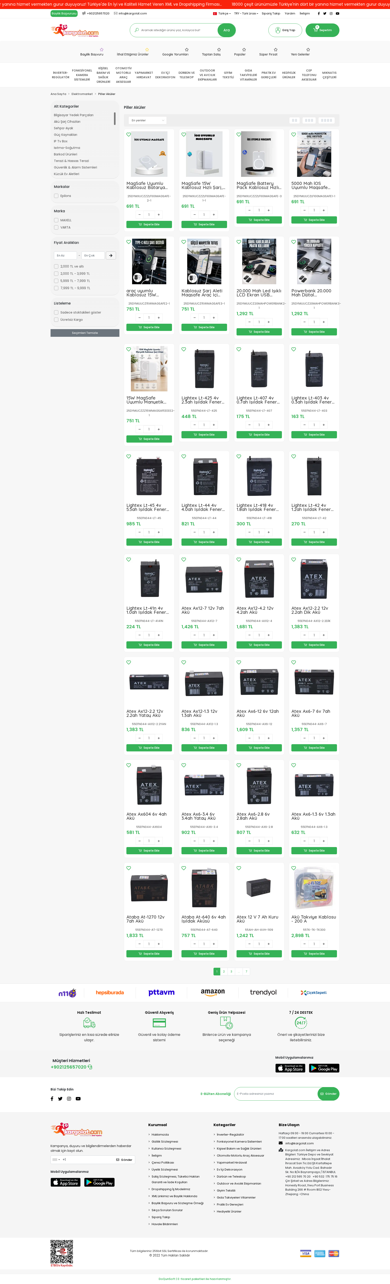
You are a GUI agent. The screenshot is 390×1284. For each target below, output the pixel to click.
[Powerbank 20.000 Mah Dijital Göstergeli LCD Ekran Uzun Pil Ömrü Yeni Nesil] (314, 261)
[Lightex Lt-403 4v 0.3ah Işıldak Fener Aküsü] (314, 369)
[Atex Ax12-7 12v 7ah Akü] (204, 579)
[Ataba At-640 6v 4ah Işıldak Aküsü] (204, 887)
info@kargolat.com (300, 1143)
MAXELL (66, 220)
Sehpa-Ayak (63, 128)
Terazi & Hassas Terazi (71, 161)
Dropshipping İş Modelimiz (171, 1189)
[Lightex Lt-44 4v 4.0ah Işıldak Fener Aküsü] (204, 476)
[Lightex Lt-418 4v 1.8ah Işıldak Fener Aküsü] (259, 476)
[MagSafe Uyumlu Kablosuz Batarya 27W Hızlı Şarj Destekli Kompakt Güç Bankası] (149, 154)
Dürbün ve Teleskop (231, 1176)
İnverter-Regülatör (230, 1134)
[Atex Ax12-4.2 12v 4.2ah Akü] (259, 579)
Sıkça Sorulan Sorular (167, 1210)
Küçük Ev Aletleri (66, 174)
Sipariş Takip (271, 13)
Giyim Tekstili (226, 1190)
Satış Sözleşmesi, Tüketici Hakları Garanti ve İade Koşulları (176, 1179)
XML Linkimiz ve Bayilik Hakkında (174, 1196)
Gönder (331, 1094)
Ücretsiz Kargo (71, 319)
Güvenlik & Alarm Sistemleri (75, 167)
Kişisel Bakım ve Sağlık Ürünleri (239, 1148)
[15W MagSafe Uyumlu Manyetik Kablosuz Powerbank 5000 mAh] (149, 369)
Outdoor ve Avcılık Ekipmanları (239, 1183)
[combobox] (56, 1160)
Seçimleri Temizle (85, 333)
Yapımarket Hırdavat (232, 1162)
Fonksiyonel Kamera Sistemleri (239, 1141)
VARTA (65, 227)
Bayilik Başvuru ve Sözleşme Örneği (178, 1203)
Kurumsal (157, 1124)
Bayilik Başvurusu (64, 13)
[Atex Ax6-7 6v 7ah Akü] (314, 682)
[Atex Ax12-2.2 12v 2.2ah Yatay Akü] (149, 682)
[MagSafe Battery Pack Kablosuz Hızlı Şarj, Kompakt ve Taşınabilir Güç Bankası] (259, 154)
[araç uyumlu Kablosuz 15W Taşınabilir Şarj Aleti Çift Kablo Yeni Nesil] (149, 261)
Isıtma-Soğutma (67, 147)
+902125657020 (69, 1067)
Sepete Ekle (152, 224)
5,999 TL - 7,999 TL (75, 281)
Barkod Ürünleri (65, 154)
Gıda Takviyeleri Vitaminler (236, 1197)
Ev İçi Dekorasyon (229, 1169)
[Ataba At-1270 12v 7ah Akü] (149, 887)
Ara (226, 30)
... (239, 971)
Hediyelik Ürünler (229, 1211)
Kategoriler (225, 1124)
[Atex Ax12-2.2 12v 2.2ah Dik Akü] (314, 579)
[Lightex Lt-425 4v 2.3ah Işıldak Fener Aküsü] (204, 369)
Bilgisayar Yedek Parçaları (73, 115)
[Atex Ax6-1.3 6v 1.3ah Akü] (314, 785)
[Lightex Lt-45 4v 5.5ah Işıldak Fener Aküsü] (149, 476)
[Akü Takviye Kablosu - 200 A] (314, 887)
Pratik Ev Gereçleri (230, 1204)
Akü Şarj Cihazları (67, 121)
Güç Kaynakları (65, 134)
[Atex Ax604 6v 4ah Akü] (149, 785)
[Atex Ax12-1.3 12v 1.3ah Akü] (204, 682)
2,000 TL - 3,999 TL (75, 273)
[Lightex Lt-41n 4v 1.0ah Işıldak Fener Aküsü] (149, 579)
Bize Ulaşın (289, 1124)
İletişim (305, 13)
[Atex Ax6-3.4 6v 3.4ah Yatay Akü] (204, 785)
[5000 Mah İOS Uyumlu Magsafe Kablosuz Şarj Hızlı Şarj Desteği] (314, 154)
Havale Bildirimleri (165, 1224)
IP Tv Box (60, 141)
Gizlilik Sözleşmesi (165, 1141)
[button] (285, 30)
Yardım (290, 13)
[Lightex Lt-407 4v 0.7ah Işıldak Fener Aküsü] (259, 369)
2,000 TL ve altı (72, 266)
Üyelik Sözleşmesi (165, 1169)
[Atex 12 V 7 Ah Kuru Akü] (259, 887)
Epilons (65, 196)
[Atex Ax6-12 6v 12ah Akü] (259, 682)
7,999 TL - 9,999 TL (75, 288)
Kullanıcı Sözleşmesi (166, 1148)
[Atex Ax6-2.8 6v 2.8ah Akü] (259, 785)
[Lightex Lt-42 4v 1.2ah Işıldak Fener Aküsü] (314, 476)
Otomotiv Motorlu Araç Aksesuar (240, 1155)
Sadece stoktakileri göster (80, 312)
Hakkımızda (160, 1134)
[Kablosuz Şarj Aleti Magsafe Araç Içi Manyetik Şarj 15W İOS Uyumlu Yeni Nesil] (204, 261)
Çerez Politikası (163, 1162)
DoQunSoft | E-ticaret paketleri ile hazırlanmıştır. (195, 1279)
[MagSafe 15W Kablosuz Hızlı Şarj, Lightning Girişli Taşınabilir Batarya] (204, 154)
